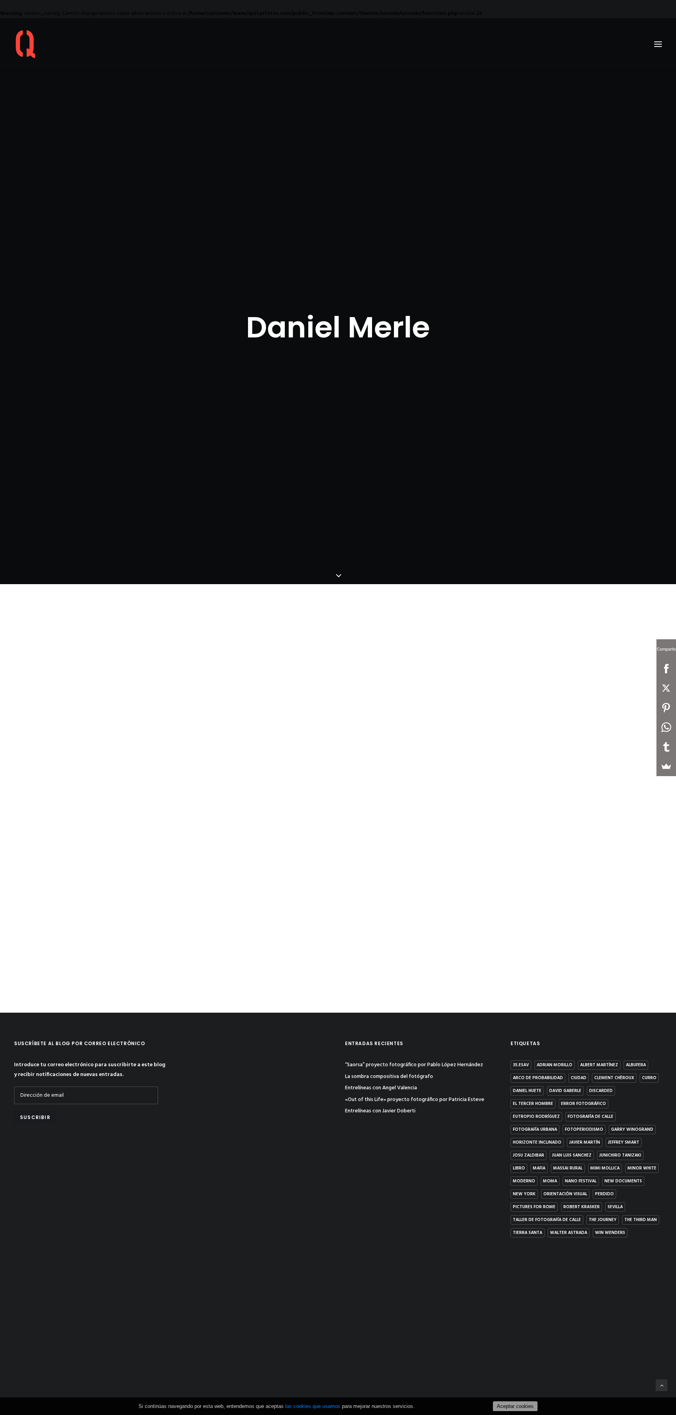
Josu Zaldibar (528, 1155)
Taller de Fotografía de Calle (547, 1219)
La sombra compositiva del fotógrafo (389, 1076)
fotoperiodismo (584, 1129)
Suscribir (35, 1117)
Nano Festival (581, 1181)
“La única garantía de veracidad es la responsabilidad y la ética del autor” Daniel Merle (280, 924)
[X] (666, 688)
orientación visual (565, 1194)
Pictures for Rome (534, 1207)
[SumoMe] (666, 766)
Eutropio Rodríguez (536, 1116)
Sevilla (615, 1207)
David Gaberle (565, 1090)
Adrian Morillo (554, 1065)
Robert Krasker (581, 1207)
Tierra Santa (527, 1232)
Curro (649, 1077)
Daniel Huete (527, 1090)
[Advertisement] (89, 1199)
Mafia (539, 1168)
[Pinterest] (666, 707)
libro (519, 1168)
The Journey (603, 1219)
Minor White (641, 1168)
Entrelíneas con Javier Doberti (380, 1111)
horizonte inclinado (537, 1142)
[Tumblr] (666, 747)
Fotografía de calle (590, 1116)
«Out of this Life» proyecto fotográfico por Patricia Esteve (414, 1099)
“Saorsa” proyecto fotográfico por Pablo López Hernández (414, 1064)
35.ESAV (521, 1065)
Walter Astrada (568, 1232)
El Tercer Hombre (533, 1103)
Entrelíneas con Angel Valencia (381, 1087)
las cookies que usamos (312, 1406)
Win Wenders (610, 1232)
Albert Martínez (599, 1065)
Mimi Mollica (605, 1168)
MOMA (550, 1181)
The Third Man (640, 1219)
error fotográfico (583, 1103)
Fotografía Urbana (535, 1129)
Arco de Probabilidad (538, 1077)
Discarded (601, 1090)
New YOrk (524, 1194)
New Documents (623, 1181)
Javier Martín (584, 1142)
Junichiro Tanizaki (620, 1155)
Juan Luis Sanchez (572, 1155)
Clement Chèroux (614, 1077)
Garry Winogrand (632, 1129)
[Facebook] (666, 668)
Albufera (636, 1065)
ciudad (578, 1077)
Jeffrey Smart (623, 1142)
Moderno (524, 1181)
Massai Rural (568, 1168)
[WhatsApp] (666, 727)
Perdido (604, 1194)
